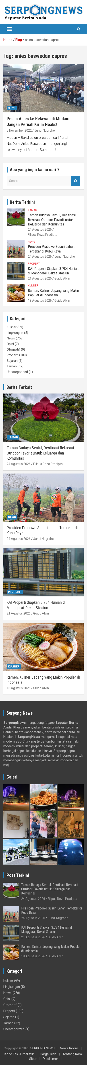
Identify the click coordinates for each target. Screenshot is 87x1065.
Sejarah (12, 361)
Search (75, 181)
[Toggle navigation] (9, 29)
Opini (10, 344)
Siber (33, 1059)
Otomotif (13, 349)
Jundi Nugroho (44, 130)
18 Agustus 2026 (40, 300)
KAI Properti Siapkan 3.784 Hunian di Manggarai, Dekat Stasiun (53, 270)
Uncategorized (17, 372)
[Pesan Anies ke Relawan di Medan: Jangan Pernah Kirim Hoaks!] (43, 88)
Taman (32, 210)
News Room (69, 1048)
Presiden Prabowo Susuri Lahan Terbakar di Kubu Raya (51, 248)
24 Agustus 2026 (40, 229)
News (11, 107)
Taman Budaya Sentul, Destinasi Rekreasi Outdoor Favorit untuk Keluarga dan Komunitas (52, 219)
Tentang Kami (72, 1054)
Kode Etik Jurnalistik (19, 1054)
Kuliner (33, 285)
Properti (34, 263)
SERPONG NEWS (42, 1048)
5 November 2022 (19, 130)
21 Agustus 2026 (40, 278)
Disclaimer (50, 1059)
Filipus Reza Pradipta (42, 234)
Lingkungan (15, 333)
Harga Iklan (48, 1054)
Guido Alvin (62, 278)
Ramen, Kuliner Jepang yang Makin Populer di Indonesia (53, 292)
